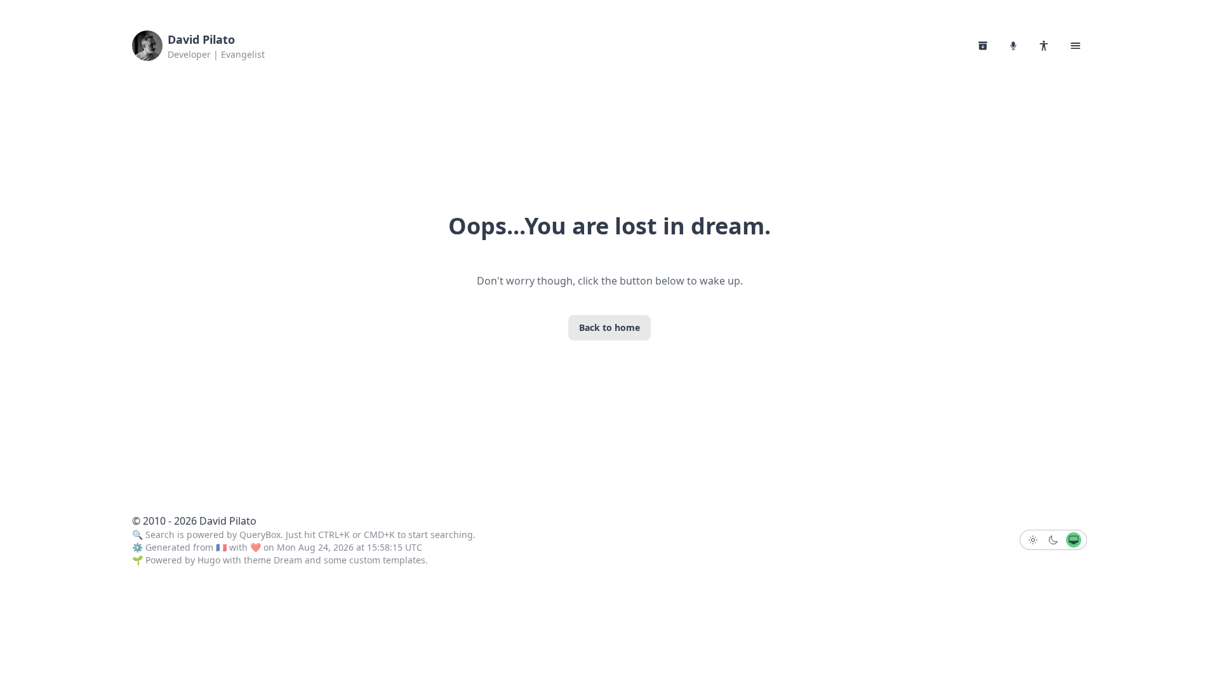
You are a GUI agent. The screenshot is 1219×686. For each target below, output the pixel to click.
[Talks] (1013, 46)
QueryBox (260, 534)
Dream (288, 560)
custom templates (387, 560)
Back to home (609, 327)
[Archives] (983, 46)
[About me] (1044, 46)
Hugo (208, 560)
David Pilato (201, 39)
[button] (1075, 45)
